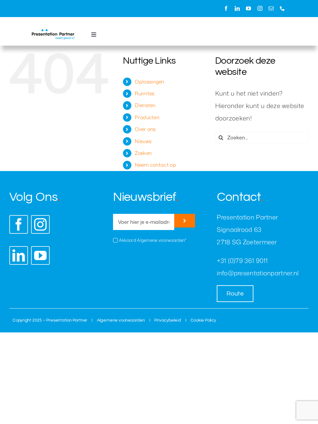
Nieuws (143, 141)
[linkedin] (237, 8)
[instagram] (259, 8)
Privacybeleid (167, 320)
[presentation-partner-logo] (53, 32)
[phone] (282, 8)
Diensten (145, 105)
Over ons (145, 129)
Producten (147, 117)
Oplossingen (149, 81)
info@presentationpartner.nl (257, 272)
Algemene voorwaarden (121, 320)
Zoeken (143, 153)
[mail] (271, 8)
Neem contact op (155, 164)
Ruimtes (144, 93)
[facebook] (226, 8)
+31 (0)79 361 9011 (242, 260)
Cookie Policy (203, 320)
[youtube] (248, 8)
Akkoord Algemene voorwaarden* (152, 240)
